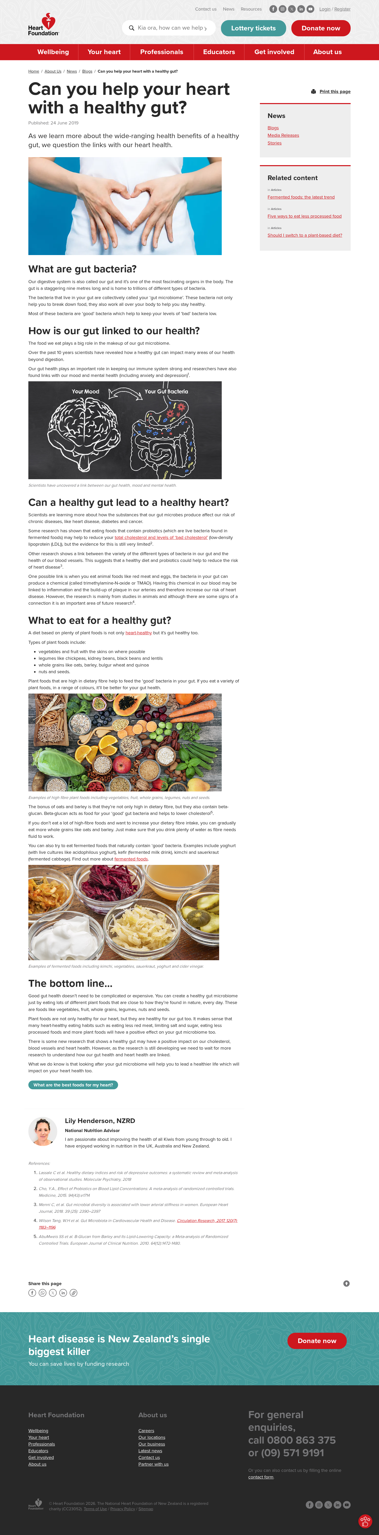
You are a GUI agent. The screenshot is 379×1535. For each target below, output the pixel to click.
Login (325, 9)
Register (342, 9)
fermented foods (131, 859)
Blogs (87, 71)
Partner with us (153, 1464)
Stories (275, 143)
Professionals (161, 52)
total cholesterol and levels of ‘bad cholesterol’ (161, 537)
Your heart (104, 52)
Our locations (151, 1437)
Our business (151, 1444)
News (228, 9)
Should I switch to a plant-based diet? (305, 235)
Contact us (206, 9)
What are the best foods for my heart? (73, 1085)
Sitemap (145, 1509)
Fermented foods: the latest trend (301, 197)
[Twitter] (53, 1293)
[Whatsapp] (42, 1293)
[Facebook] (32, 1293)
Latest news (150, 1451)
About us (327, 52)
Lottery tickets (253, 28)
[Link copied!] (73, 1293)
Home (33, 71)
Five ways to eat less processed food (305, 216)
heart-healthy (139, 633)
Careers (146, 1430)
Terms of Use (95, 1509)
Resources (251, 9)
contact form (261, 1477)
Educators (219, 52)
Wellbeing (53, 52)
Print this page (335, 91)
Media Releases (283, 135)
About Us (53, 71)
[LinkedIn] (63, 1293)
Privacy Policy (122, 1509)
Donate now (321, 28)
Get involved (274, 52)
